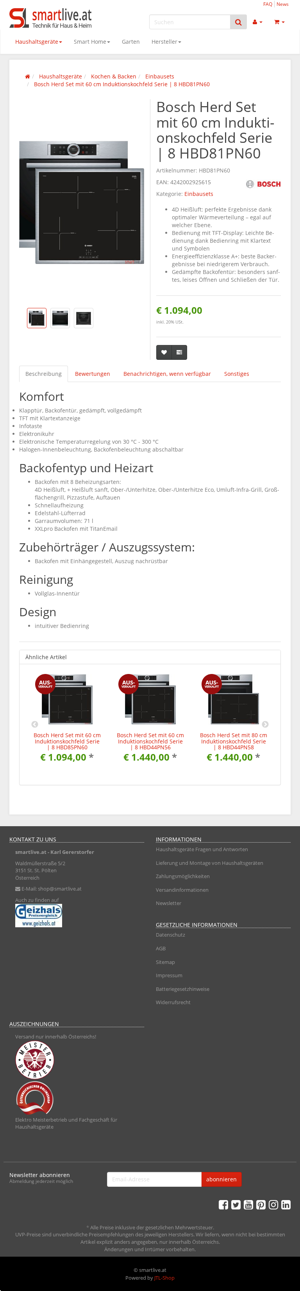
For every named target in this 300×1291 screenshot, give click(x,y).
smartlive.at (30, 851)
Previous (34, 724)
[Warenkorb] (279, 22)
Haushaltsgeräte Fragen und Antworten (202, 849)
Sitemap (165, 962)
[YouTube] (248, 1204)
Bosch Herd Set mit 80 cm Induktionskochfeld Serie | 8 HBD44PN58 (233, 741)
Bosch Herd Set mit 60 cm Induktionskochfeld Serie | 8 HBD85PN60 (67, 741)
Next (265, 724)
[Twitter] (236, 1204)
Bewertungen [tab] (92, 373)
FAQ (267, 4)
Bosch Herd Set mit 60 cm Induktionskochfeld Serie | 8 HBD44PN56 (150, 741)
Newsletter (168, 903)
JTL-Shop (164, 1277)
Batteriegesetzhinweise (182, 988)
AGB (161, 948)
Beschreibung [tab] (43, 373)
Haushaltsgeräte (36, 41)
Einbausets (198, 193)
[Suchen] (238, 22)
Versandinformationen (182, 889)
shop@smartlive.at (60, 888)
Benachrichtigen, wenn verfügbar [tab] (167, 373)
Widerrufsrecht (173, 1002)
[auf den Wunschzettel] (164, 352)
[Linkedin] (286, 1204)
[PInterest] (261, 1204)
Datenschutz (170, 934)
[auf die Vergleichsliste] (179, 352)
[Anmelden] (257, 22)
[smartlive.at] (52, 18)
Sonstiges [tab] (236, 373)
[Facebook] (223, 1204)
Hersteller (164, 41)
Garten (131, 41)
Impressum (169, 975)
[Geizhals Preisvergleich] (76, 915)
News (283, 4)
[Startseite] (27, 76)
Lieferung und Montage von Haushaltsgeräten (209, 862)
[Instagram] (273, 1204)
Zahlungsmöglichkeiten (183, 876)
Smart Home (90, 41)
